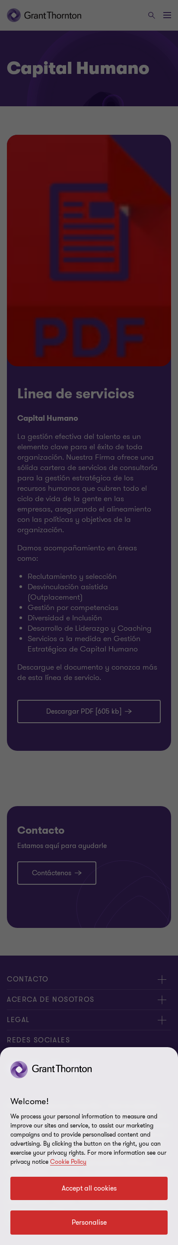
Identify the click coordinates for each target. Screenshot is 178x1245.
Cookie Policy (68, 1162)
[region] (89, 1146)
